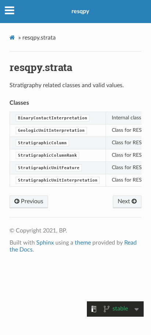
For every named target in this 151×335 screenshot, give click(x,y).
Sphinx (45, 243)
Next (125, 201)
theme (83, 243)
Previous (31, 201)
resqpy (80, 11)
